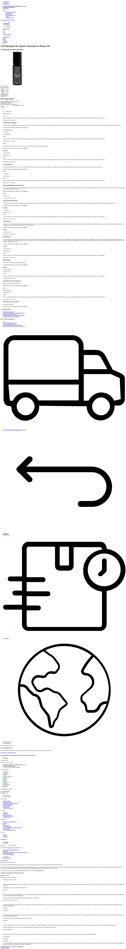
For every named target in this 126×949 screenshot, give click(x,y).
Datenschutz (5, 851)
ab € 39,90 (14, 6)
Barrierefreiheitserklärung (8, 853)
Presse (4, 824)
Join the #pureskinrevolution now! (10, 314)
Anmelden (5, 812)
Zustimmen (3, 872)
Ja (20, 127)
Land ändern (13, 845)
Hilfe (4, 10)
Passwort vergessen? (7, 815)
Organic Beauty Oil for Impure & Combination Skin (14, 326)
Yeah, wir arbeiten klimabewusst (10, 821)
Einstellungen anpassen (18, 872)
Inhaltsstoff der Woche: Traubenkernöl (11, 316)
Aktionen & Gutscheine (8, 808)
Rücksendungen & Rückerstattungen (10, 803)
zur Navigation (6, 1)
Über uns (5, 834)
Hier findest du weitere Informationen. (8, 752)
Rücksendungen (9, 13)
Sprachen (17, 101)
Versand (6, 8)
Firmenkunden (6, 807)
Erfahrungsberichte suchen (18, 105)
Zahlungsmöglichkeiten (10, 15)
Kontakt (7, 16)
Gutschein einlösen (7, 817)
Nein (25, 127)
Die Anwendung (6, 828)
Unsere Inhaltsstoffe (7, 826)
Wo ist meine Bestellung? (11, 12)
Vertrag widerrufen (4, 860)
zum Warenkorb (6, 4)
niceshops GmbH (10, 847)
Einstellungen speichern (5, 946)
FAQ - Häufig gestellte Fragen (9, 830)
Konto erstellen (6, 29)
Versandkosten (9, 14)
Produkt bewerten (4, 94)
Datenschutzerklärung (39, 870)
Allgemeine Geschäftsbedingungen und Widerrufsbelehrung (15, 852)
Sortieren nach (14, 104)
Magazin (5, 823)
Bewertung (8, 102)
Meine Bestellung (6, 801)
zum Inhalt (5, 2)
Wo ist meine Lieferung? (8, 816)
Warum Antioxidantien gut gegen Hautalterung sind (13, 313)
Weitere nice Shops (7, 858)
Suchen (2, 106)
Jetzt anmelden (6, 24)
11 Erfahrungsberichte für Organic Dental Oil (12, 325)
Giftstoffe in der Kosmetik (8, 311)
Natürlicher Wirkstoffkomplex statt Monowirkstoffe (13, 315)
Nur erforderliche (10, 872)
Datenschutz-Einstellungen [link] (8, 854)
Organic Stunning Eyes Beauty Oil (10, 324)
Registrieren (5, 813)
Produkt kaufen (4, 96)
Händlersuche (6, 825)
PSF (4, 321)
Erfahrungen (5, 836)
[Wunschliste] (4, 31)
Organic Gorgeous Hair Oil (9, 322)
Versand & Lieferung (7, 802)
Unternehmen (6, 856)
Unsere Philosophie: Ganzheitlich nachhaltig (12, 827)
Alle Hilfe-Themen (10, 17)
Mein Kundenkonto (7, 805)
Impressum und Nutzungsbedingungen (11, 849)
